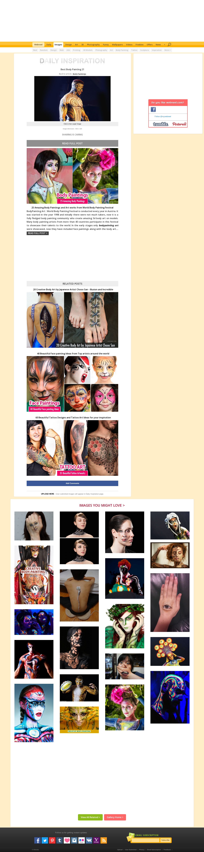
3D (82, 44)
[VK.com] (89, 839)
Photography (93, 44)
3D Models (87, 50)
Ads (68, 50)
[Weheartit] (67, 839)
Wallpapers (117, 44)
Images (58, 44)
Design (68, 44)
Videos (129, 44)
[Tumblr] (59, 839)
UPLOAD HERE (47, 494)
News (158, 44)
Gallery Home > (115, 817)
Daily (48, 44)
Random (43, 50)
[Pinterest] (52, 839)
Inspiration (157, 50)
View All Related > (90, 817)
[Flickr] (81, 839)
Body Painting (122, 50)
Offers (150, 44)
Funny (106, 44)
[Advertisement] (102, 20)
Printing (76, 50)
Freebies (139, 44)
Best (35, 50)
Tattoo (134, 50)
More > (168, 50)
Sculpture (144, 50)
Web (62, 50)
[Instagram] (74, 839)
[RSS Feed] (103, 839)
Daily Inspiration (92, 494)
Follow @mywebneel (163, 116)
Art (76, 44)
